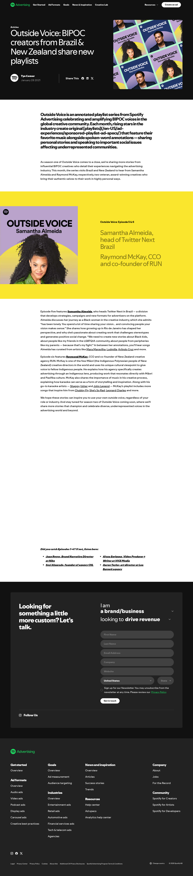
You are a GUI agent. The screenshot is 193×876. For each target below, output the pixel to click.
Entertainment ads (59, 805)
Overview (17, 770)
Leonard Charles (116, 390)
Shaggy (74, 386)
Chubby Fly (81, 390)
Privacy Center (22, 864)
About (156, 770)
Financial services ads (61, 824)
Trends (89, 789)
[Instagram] (12, 853)
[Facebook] (16, 853)
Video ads (17, 798)
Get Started (39, 5)
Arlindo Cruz (126, 349)
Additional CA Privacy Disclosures (72, 864)
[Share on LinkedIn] (87, 78)
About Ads (54, 864)
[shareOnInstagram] (20, 715)
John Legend (101, 386)
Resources (150, 5)
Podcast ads (18, 805)
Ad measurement (58, 777)
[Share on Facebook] (82, 78)
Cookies (45, 864)
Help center (92, 805)
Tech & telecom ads (60, 830)
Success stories (94, 783)
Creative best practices (25, 824)
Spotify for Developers (166, 811)
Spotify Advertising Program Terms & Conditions (104, 864)
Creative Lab (101, 5)
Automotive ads (57, 817)
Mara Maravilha (96, 349)
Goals (66, 5)
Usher (84, 386)
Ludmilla (112, 349)
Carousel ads (19, 817)
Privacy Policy (158, 692)
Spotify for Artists (163, 805)
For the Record (162, 783)
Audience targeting (60, 783)
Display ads (18, 811)
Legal (13, 864)
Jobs (156, 777)
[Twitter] (21, 853)
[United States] (127, 681)
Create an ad (171, 4)
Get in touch (110, 700)
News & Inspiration (82, 5)
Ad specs (90, 811)
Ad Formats (54, 5)
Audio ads (17, 792)
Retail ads (54, 811)
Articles (90, 777)
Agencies (53, 836)
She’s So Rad (97, 390)
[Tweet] (92, 78)
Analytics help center (98, 817)
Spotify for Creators (165, 798)
